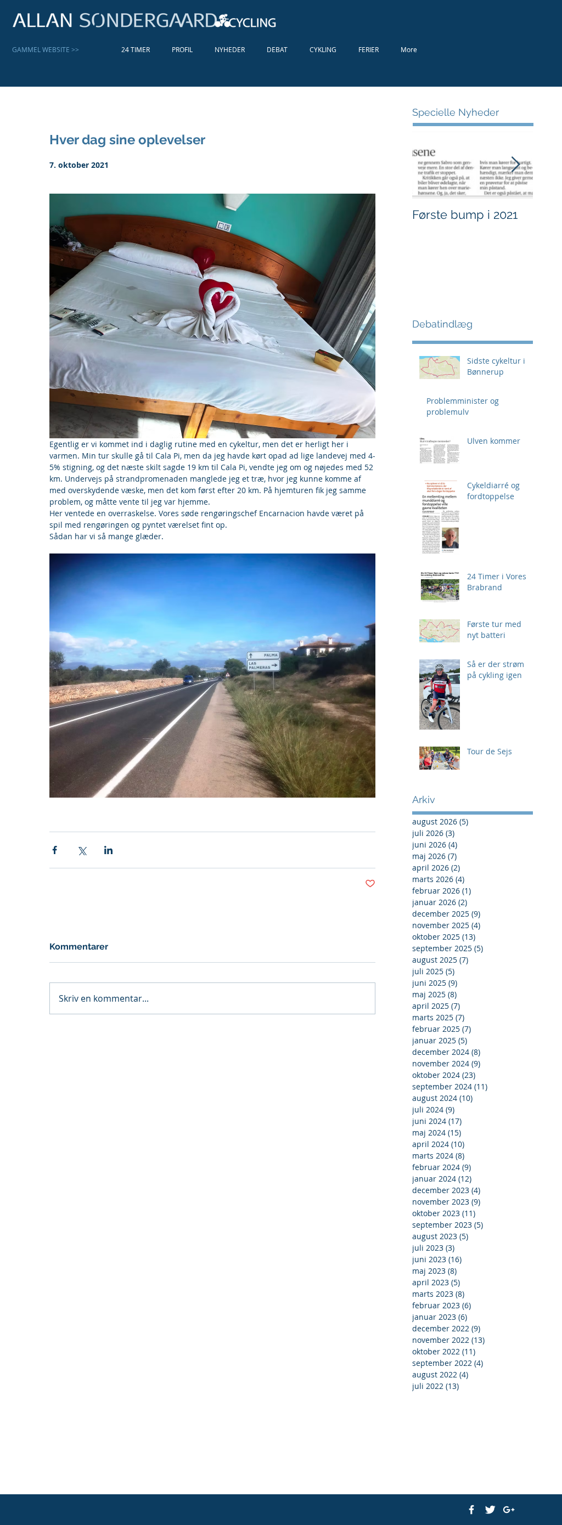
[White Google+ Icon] (509, 1510)
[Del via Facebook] (54, 850)
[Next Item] (515, 164)
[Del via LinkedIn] (108, 850)
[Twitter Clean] (490, 1510)
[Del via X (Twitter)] (81, 850)
